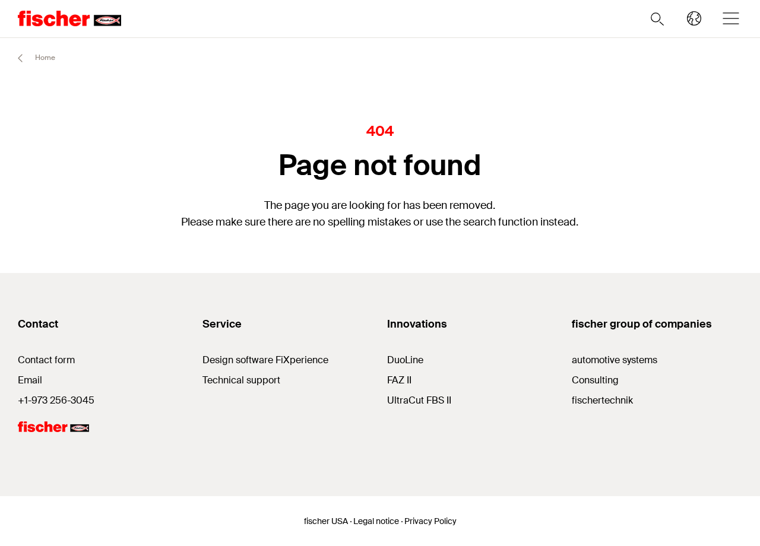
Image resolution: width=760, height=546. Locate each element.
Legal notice (376, 521)
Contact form (46, 360)
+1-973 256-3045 (56, 400)
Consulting (595, 380)
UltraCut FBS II (419, 400)
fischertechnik (602, 400)
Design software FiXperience (265, 360)
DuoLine (405, 360)
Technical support (241, 380)
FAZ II (399, 380)
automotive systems (614, 360)
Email (30, 380)
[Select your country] (694, 18)
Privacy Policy (430, 521)
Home (44, 57)
